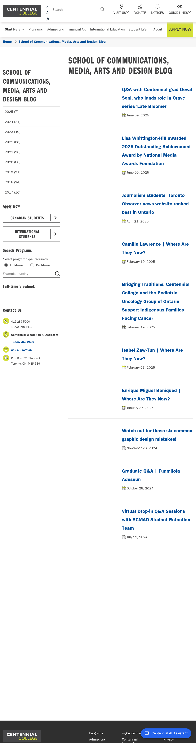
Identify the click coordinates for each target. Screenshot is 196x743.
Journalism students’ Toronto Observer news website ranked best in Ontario (155, 203)
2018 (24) (12, 182)
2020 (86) (12, 162)
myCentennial (132, 733)
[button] (121, 9)
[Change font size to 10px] (47, 13)
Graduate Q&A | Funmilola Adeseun (151, 475)
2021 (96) (12, 152)
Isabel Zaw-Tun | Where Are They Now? (152, 354)
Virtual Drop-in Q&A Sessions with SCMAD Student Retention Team (156, 519)
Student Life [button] (137, 29)
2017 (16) (12, 192)
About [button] (158, 29)
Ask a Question (21, 350)
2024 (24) (12, 121)
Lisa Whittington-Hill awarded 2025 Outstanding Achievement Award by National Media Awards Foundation (156, 151)
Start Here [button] (12, 29)
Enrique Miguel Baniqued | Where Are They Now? (151, 394)
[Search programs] (57, 274)
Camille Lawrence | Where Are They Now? (155, 248)
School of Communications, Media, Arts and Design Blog (27, 85)
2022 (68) (12, 142)
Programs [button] (36, 29)
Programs (96, 733)
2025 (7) (11, 111)
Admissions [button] (55, 29)
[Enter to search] (102, 9)
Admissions (97, 739)
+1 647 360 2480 (22, 342)
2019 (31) (12, 172)
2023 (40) (12, 131)
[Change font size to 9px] (47, 6)
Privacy (168, 739)
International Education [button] (107, 29)
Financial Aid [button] (77, 29)
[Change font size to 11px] (47, 19)
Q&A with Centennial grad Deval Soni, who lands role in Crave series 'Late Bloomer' (157, 97)
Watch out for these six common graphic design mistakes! (157, 435)
